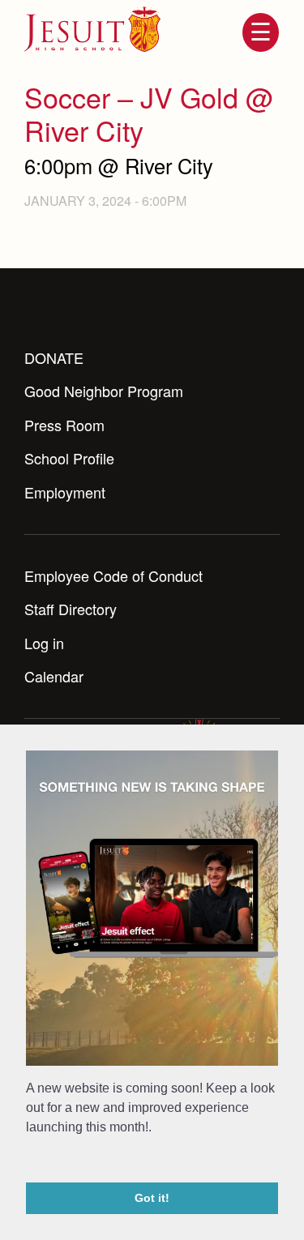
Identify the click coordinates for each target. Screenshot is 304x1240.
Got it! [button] (152, 1197)
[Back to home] (92, 29)
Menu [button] (260, 32)
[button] (28, 1160)
